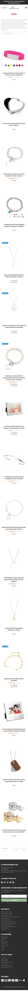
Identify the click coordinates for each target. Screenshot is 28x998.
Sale (2, 950)
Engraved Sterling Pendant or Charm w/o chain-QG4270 (14, 276)
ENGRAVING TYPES (6, 915)
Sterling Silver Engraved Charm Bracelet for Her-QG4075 (14, 175)
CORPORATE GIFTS (6, 912)
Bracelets (4, 937)
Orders (3, 957)
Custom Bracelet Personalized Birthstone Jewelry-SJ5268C (14, 225)
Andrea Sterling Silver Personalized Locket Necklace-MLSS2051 (14, 326)
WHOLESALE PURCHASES (8, 926)
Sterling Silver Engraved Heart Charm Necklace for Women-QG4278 (14, 579)
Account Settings (7, 967)
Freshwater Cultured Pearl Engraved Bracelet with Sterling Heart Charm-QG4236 (14, 378)
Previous (4, 848)
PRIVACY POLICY (6, 920)
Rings (3, 947)
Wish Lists (4, 964)
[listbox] (12, 33)
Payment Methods (7, 962)
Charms (3, 938)
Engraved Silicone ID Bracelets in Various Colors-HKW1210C (14, 74)
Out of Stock (15, 409)
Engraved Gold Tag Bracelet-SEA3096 (14, 679)
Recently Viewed (6, 965)
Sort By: (4, 33)
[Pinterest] (5, 882)
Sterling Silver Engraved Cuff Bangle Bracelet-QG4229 (14, 478)
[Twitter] (7, 882)
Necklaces (4, 945)
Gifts (2, 940)
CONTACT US (4, 928)
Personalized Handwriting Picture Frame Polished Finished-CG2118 (14, 730)
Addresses (4, 960)
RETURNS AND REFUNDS (8, 921)
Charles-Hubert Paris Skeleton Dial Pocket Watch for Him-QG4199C (14, 831)
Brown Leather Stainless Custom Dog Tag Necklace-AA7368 (14, 780)
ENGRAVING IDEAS (6, 913)
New (2, 948)
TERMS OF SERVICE (6, 925)
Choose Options (15, 55)
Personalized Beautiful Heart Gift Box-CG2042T (14, 124)
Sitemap (3, 930)
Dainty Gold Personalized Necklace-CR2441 (14, 629)
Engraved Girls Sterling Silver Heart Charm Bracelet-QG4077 (14, 528)
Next (24, 850)
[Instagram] (13, 882)
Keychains (4, 942)
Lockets (3, 943)
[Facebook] (2, 882)
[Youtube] (10, 882)
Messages (4, 959)
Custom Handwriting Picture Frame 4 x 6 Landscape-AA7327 (14, 427)
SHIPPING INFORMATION (8, 923)
